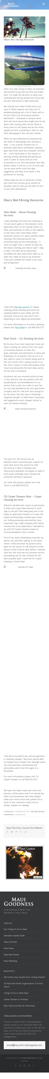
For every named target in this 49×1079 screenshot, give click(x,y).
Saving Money (8, 814)
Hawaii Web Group (29, 1058)
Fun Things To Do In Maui (15, 929)
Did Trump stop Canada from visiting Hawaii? (24, 977)
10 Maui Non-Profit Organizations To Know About (23, 985)
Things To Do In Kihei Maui (16, 993)
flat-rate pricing (21, 307)
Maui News (9, 948)
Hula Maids (20, 327)
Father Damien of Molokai (16, 999)
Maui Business (40, 811)
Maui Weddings (10, 961)
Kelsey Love (10, 811)
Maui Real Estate (11, 954)
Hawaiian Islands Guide (14, 935)
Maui (32, 811)
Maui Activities (10, 942)
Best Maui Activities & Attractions (19, 1005)
